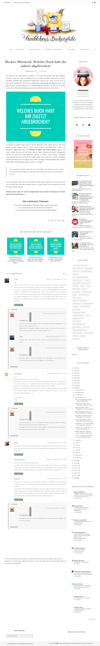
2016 (75, 463)
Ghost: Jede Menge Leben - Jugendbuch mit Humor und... (84, 420)
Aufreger (76, 271)
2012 (75, 473)
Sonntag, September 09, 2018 (55, 336)
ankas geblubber (79, 532)
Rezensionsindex (34, 49)
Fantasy (84, 289)
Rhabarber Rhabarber (79, 330)
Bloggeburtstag (86, 271)
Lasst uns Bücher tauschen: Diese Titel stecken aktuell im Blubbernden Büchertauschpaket (82, 536)
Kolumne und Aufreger (53, 49)
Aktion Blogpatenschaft (80, 265)
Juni (76, 445)
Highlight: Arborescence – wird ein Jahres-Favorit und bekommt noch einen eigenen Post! (83, 495)
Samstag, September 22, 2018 (57, 478)
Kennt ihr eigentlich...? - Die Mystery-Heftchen (86, 233)
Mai (76, 447)
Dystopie (75, 286)
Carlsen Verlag (77, 280)
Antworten (18, 305)
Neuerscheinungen (79, 324)
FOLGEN (74, 354)
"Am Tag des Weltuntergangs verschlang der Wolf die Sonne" (83, 573)
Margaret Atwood (78, 318)
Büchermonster (79, 560)
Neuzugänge (77, 327)
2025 (75, 370)
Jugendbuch (76, 303)
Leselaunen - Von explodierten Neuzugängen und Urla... (84, 424)
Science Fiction (77, 333)
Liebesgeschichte (78, 315)
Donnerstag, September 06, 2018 (54, 313)
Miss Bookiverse (79, 492)
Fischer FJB (76, 292)
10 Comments (42, 71)
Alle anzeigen (91, 619)
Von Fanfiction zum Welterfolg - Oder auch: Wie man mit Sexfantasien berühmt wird (86, 184)
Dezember (78, 390)
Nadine (17, 479)
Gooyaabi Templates (86, 643)
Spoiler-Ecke (84, 49)
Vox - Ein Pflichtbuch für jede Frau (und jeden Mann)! (84, 436)
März (77, 452)
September (78, 397)
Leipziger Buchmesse (79, 312)
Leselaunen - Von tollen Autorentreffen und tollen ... (84, 404)
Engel (82, 286)
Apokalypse (88, 268)
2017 (75, 460)
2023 (75, 375)
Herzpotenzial (79, 596)
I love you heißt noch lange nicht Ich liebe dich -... (83, 400)
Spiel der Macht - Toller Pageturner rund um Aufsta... (84, 408)
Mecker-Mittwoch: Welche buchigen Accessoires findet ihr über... (16, 260)
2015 (75, 465)
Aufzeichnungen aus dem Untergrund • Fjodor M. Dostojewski (81, 509)
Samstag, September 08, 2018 (57, 373)
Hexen (75, 295)
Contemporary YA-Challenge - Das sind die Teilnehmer (86, 244)
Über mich (20, 49)
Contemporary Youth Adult (81, 283)
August (77, 440)
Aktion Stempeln (78, 268)
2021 (75, 380)
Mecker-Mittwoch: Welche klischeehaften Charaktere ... (84, 412)
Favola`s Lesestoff (80, 520)
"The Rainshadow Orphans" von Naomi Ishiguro (83, 522)
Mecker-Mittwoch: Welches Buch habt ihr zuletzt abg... (84, 432)
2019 (75, 385)
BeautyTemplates (65, 643)
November (78, 392)
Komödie (75, 306)
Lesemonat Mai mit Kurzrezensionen (79, 550)
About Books (78, 584)
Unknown (18, 374)
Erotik (88, 286)
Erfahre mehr (89, 109)
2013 (75, 470)
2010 (75, 478)
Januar (77, 457)
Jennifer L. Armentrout (80, 300)
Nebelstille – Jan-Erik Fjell (81, 562)
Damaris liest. (78, 607)
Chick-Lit (87, 280)
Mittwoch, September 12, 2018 (56, 459)
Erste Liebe (76, 289)
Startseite (7, 2)
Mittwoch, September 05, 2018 (56, 279)
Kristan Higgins (85, 306)
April (76, 450)
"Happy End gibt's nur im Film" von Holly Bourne (82, 609)
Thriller (75, 336)
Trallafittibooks (79, 548)
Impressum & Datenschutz (22, 2)
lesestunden (78, 506)
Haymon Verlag (86, 292)
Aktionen (70, 49)
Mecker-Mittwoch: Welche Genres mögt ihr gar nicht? (55, 259)
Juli (76, 442)
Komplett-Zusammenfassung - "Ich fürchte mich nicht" (86, 221)
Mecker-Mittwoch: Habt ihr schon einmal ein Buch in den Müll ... (36, 259)
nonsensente (19, 460)
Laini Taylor (76, 309)
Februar (77, 455)
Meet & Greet (77, 321)
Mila (16, 443)
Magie (87, 315)
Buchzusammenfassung (80, 277)
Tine (16, 280)
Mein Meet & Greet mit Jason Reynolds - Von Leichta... (83, 416)
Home (11, 49)
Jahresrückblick (84, 295)
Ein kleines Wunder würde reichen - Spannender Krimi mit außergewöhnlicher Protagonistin (86, 197)
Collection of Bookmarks (82, 571)
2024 (75, 373)
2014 (75, 468)
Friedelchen (24, 320)
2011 (75, 475)
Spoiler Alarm (88, 333)
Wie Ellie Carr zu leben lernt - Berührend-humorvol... (84, 428)
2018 (75, 388)
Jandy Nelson (77, 297)
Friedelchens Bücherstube (25, 643)
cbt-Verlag (76, 338)
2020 (75, 383)
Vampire (82, 336)
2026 (75, 368)
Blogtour (76, 274)
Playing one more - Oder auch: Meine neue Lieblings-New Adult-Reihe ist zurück (86, 209)
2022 (75, 378)
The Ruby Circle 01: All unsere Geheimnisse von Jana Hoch (82, 586)
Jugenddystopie (87, 303)
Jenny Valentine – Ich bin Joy (82, 598)
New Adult (86, 327)
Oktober (77, 395)
